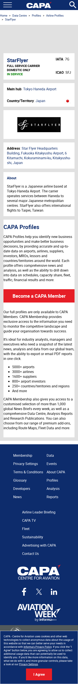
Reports (52, 496)
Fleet (25, 528)
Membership (22, 455)
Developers (21, 488)
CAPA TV (29, 520)
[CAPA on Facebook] (24, 592)
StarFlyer (10, 19)
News (17, 496)
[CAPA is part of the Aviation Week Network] (39, 612)
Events (52, 463)
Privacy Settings (28, 664)
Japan (40, 100)
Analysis (53, 488)
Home (3, 15)
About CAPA (56, 472)
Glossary (20, 480)
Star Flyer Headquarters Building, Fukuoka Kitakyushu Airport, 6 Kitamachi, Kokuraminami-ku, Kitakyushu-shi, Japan (39, 155)
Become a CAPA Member (39, 296)
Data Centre (19, 15)
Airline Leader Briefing (38, 512)
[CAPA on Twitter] (39, 592)
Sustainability (32, 537)
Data (50, 455)
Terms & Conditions (28, 472)
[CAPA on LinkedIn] (54, 592)
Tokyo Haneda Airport (39, 89)
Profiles (36, 15)
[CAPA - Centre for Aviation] (39, 5)
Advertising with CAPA (39, 545)
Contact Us (30, 553)
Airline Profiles (55, 15)
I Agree (39, 674)
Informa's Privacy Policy (38, 646)
